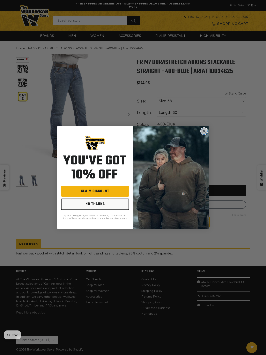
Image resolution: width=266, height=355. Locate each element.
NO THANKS (95, 204)
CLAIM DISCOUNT (95, 191)
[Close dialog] (204, 131)
